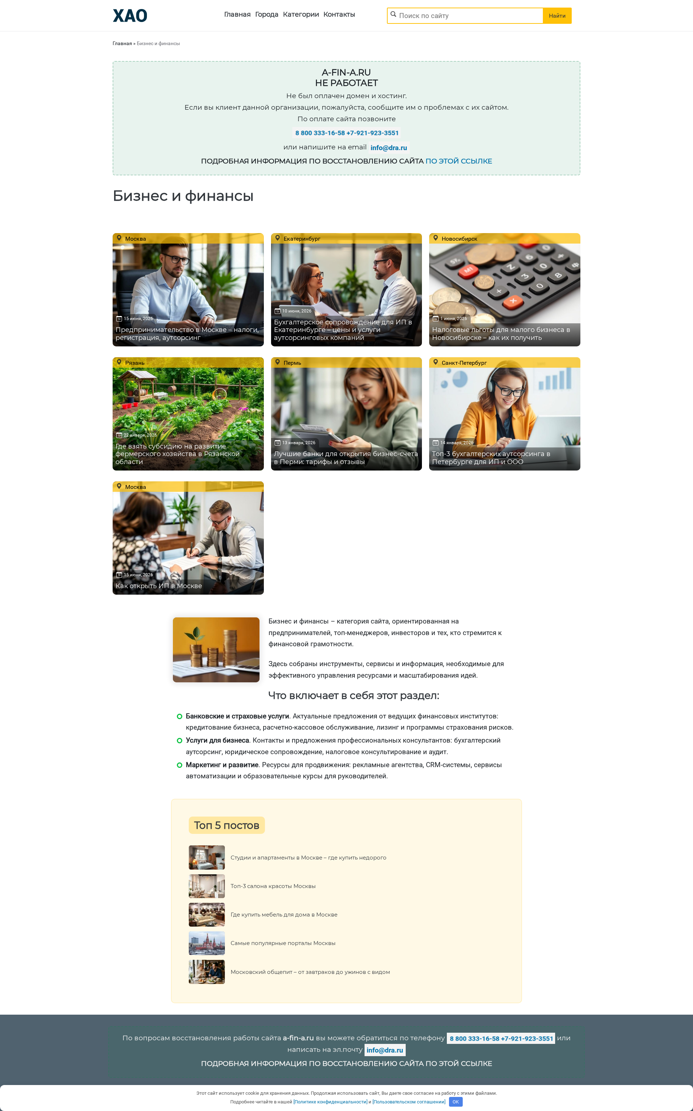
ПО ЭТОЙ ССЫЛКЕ (459, 161)
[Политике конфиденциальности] (330, 1102)
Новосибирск (459, 238)
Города (267, 14)
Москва (135, 238)
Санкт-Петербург (463, 362)
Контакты (339, 14)
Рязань (134, 362)
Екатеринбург (301, 238)
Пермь (291, 362)
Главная (237, 14)
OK (456, 1102)
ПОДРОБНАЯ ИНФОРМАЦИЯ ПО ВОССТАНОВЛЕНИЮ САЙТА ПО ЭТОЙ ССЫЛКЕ (346, 1063)
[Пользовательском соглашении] (408, 1102)
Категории (301, 14)
